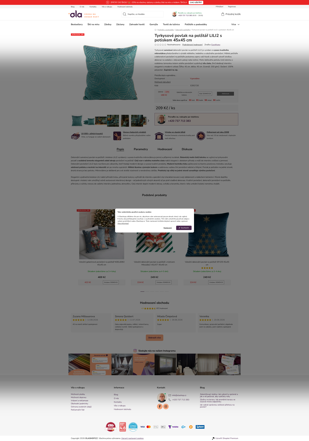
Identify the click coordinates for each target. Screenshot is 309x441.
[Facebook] (160, 406)
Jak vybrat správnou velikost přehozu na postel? (217, 406)
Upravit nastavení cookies (132, 438)
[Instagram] (166, 406)
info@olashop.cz (179, 395)
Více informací (123, 223)
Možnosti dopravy (78, 397)
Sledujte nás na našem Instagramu (157, 350)
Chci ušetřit (196, 2)
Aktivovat (225, 93)
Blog (72, 7)
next (236, 250)
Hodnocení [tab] (165, 149)
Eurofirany (215, 44)
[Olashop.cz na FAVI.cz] (111, 426)
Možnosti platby (78, 394)
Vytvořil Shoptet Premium (226, 438)
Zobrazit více (154, 337)
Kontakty (93, 7)
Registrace (232, 6)
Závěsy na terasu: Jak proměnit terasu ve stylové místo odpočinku (217, 401)
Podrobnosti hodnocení (192, 44)
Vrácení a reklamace (79, 401)
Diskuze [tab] (187, 149)
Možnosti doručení (163, 82)
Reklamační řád (77, 410)
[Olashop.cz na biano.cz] (122, 426)
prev (73, 250)
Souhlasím (185, 228)
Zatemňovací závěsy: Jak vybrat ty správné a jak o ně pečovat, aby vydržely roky (219, 395)
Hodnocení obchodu (125, 7)
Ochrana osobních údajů (81, 407)
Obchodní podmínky (79, 404)
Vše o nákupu (107, 7)
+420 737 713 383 (185, 15)
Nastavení (168, 228)
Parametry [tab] (141, 149)
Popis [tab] (120, 149)
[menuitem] (76, 24)
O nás (82, 7)
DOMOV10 (205, 94)
